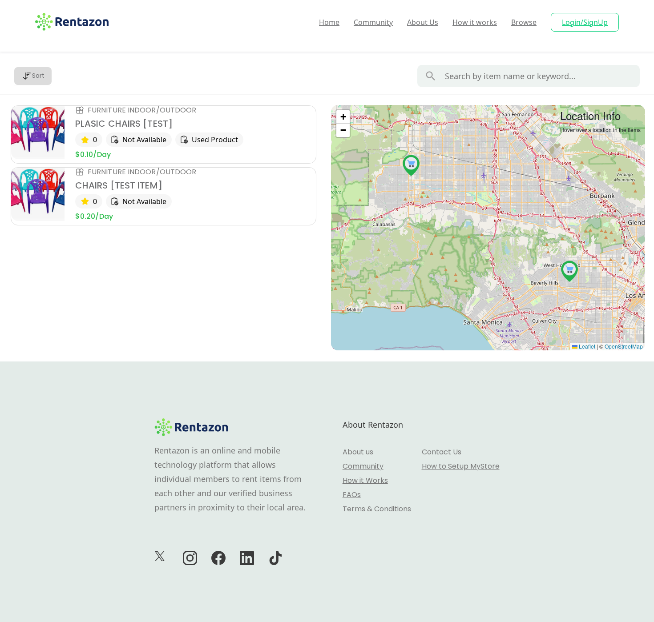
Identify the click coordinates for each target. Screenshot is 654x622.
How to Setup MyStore (461, 466)
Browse (524, 22)
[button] (569, 271)
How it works (474, 22)
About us (358, 452)
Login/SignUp (585, 22)
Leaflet (586, 346)
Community (373, 22)
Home (329, 22)
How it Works (365, 480)
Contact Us (441, 452)
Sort (38, 75)
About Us (422, 22)
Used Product (215, 139)
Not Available (144, 139)
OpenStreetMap (624, 346)
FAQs (352, 495)
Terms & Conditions (377, 509)
